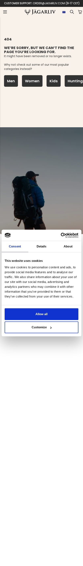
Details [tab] (42, 246)
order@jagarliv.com (49, 3)
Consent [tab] (15, 246)
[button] (5, 12)
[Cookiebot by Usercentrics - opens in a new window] (60, 235)
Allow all (41, 314)
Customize (39, 327)
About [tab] (68, 246)
